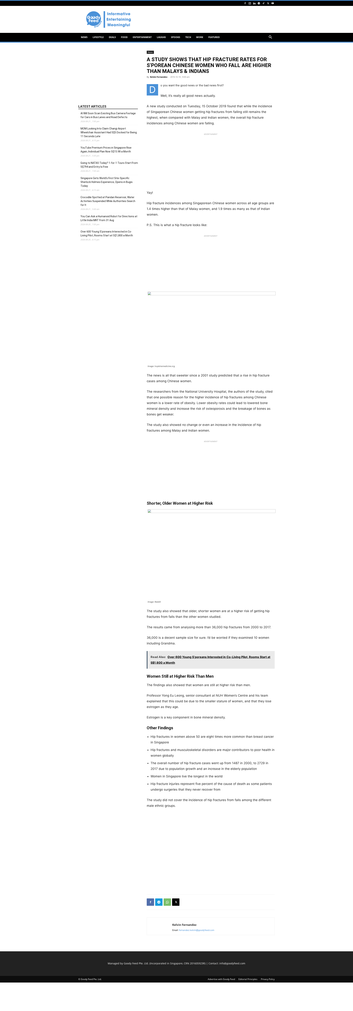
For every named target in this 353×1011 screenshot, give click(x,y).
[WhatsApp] (167, 902)
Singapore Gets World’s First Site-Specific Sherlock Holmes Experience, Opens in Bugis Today (107, 182)
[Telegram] (259, 3)
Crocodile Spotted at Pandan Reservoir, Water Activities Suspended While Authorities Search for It (108, 201)
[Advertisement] (208, 19)
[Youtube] (273, 3)
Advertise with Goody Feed (221, 979)
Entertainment (142, 37)
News (84, 37)
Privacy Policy (268, 979)
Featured (214, 37)
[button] (270, 37)
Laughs (161, 37)
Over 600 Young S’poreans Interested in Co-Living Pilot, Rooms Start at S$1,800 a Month (107, 233)
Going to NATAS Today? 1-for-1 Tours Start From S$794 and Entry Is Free (109, 164)
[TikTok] (263, 3)
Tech (188, 37)
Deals (112, 37)
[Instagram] (250, 3)
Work (199, 37)
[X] (268, 3)
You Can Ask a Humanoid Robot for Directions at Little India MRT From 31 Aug (109, 218)
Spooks (175, 37)
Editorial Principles (247, 979)
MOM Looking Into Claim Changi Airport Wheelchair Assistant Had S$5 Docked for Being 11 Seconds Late (109, 132)
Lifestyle (98, 37)
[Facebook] (245, 3)
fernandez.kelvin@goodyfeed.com (196, 930)
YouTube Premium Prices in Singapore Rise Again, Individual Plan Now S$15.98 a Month (106, 149)
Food (124, 37)
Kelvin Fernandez (158, 76)
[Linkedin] (254, 3)
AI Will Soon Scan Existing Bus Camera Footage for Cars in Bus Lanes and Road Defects (108, 115)
